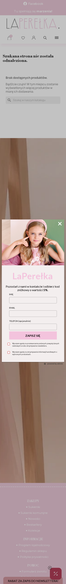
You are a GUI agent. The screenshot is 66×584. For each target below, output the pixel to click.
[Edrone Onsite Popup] (33, 292)
